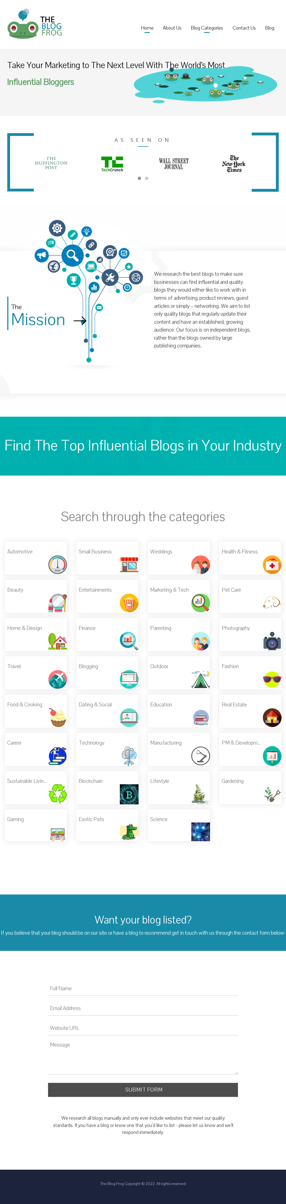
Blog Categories (207, 28)
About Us (172, 28)
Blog (269, 28)
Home (147, 28)
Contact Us (244, 28)
